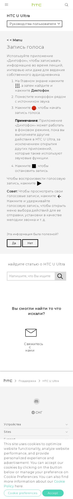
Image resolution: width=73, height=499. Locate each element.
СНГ (39, 412)
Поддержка (27, 381)
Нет (30, 243)
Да (14, 243)
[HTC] (36, 4)
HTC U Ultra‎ (50, 381)
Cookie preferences (22, 493)
